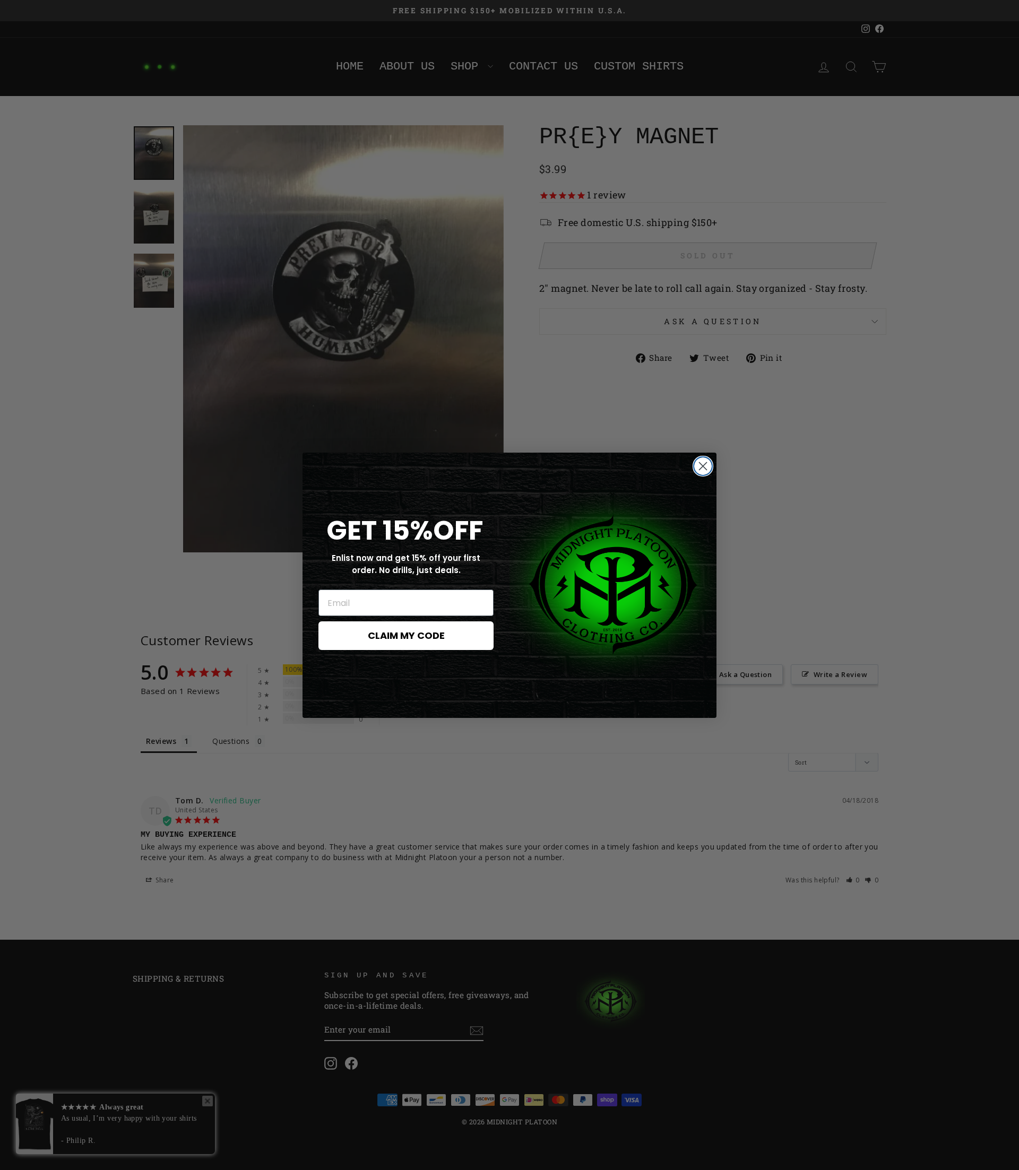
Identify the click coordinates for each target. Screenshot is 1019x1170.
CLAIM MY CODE (406, 635)
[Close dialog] (703, 466)
